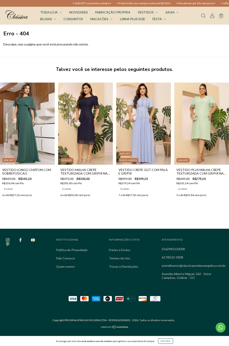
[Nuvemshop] (115, 327)
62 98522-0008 (172, 257)
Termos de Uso (119, 258)
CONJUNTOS (73, 19)
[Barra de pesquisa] (203, 16)
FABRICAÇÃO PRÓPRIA (112, 12)
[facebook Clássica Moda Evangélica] (20, 240)
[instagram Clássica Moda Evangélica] (8, 240)
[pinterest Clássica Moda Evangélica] (7, 244)
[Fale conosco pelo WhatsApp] (221, 328)
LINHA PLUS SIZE (132, 19)
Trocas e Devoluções (123, 266)
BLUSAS (46, 19)
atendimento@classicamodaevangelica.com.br (194, 265)
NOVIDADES (78, 12)
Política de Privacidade (71, 250)
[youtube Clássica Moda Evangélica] (33, 240)
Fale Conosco (65, 258)
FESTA (158, 19)
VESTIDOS (146, 12)
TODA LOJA (49, 12)
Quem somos (65, 266)
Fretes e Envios (119, 250)
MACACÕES (99, 19)
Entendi (166, 341)
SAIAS (170, 12)
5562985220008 (173, 249)
